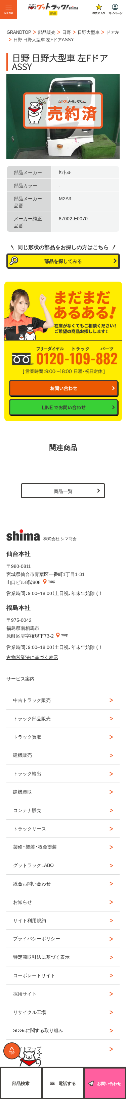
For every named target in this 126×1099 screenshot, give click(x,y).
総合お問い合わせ (32, 883)
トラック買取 (27, 736)
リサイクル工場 (29, 1012)
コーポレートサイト (34, 975)
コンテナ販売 (27, 810)
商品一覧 (63, 491)
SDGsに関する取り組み (38, 1030)
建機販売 (22, 754)
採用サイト (25, 993)
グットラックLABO (33, 865)
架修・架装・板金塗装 (35, 846)
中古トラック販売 (32, 700)
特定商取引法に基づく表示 (41, 956)
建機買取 (22, 791)
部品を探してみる (63, 261)
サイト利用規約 (29, 920)
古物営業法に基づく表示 (32, 657)
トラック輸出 (27, 773)
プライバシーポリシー (36, 938)
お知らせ (22, 901)
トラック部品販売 (32, 718)
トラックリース (29, 828)
